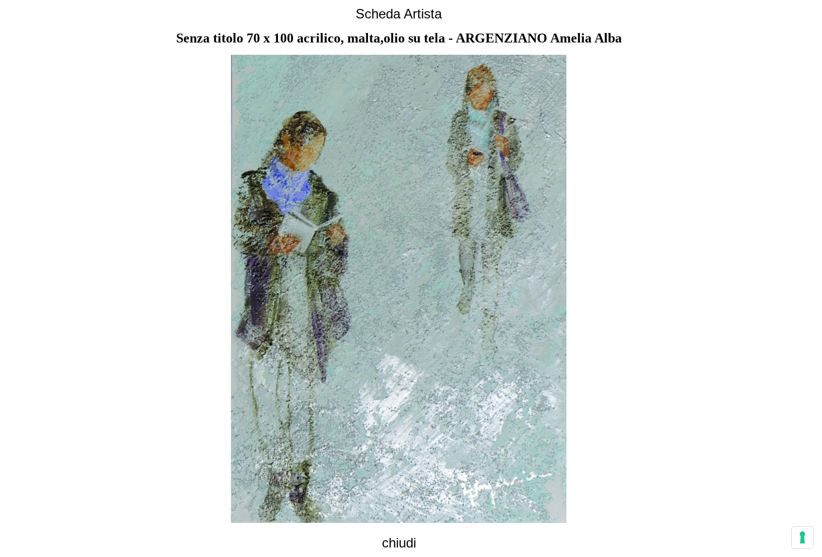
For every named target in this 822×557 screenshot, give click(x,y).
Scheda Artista (399, 13)
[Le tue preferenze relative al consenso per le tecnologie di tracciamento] (802, 537)
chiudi (399, 542)
